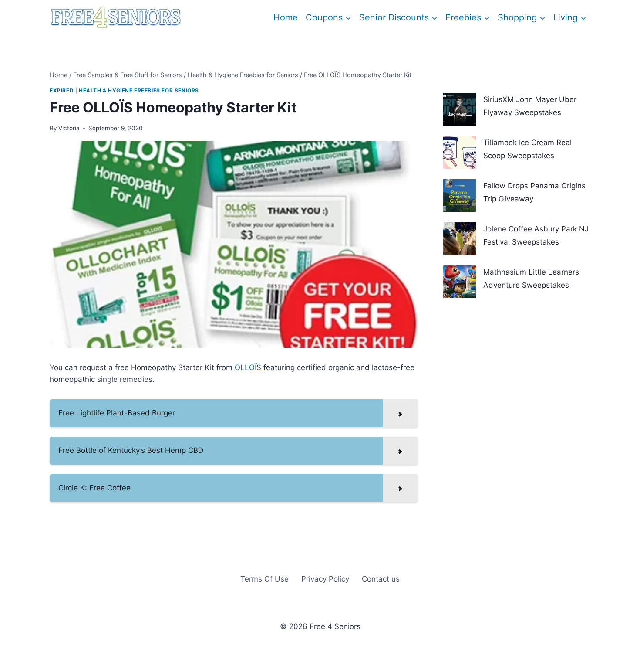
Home (285, 17)
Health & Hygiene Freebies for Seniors (139, 90)
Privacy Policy (325, 579)
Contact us (381, 579)
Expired (62, 90)
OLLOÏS (248, 367)
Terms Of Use (264, 579)
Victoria (69, 128)
